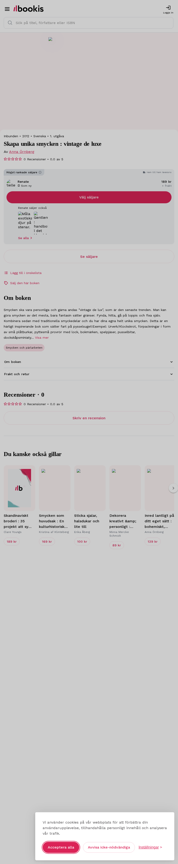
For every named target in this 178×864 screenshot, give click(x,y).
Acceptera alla (61, 847)
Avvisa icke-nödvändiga (109, 847)
